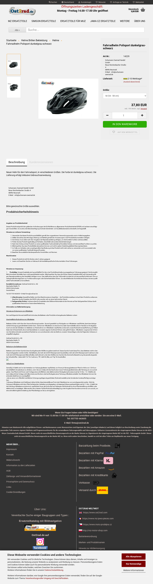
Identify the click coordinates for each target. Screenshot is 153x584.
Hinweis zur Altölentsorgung (92, 548)
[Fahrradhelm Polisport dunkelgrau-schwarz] (68, 98)
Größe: (106, 90)
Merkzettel (139, 2)
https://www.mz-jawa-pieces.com (98, 518)
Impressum (11, 449)
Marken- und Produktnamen (92, 542)
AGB (8, 471)
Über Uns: (40, 509)
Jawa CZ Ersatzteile (102, 21)
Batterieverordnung (88, 536)
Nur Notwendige (133, 564)
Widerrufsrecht (13, 460)
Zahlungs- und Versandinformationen (23, 476)
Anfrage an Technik (120, 2)
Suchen (54, 2)
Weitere (125, 21)
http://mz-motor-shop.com (95, 530)
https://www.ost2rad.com (95, 512)
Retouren (102, 2)
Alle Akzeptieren (133, 556)
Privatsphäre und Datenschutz (20, 481)
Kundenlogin (85, 2)
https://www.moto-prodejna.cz (97, 524)
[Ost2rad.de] (22, 11)
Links (8, 487)
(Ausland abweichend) (131, 82)
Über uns (139, 21)
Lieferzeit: (108, 78)
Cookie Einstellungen (15, 492)
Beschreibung (17, 162)
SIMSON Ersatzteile (44, 21)
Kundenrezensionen (41, 162)
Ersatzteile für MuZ (73, 21)
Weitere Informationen (133, 570)
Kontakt (10, 454)
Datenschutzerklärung (54, 570)
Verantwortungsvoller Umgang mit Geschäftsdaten (46, 578)
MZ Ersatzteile (17, 21)
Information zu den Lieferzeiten (20, 465)
